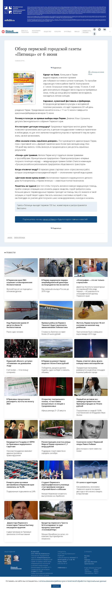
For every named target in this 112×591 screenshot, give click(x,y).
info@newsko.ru (62, 568)
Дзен (85, 562)
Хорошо (56, 586)
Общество (47, 31)
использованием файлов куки (52, 581)
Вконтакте (94, 562)
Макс (89, 562)
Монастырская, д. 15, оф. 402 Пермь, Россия (66, 560)
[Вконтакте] (105, 29)
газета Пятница (19, 237)
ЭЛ (36, 571)
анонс (10, 237)
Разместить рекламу (87, 31)
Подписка (87, 560)
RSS (85, 558)
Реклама (87, 556)
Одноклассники (89, 564)
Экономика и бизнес (36, 31)
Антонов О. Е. (74, 558)
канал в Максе (49, 219)
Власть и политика (25, 31)
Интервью (67, 31)
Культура (57, 31)
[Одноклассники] (94, 34)
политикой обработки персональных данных (86, 581)
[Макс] (100, 29)
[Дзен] (94, 29)
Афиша (76, 31)
